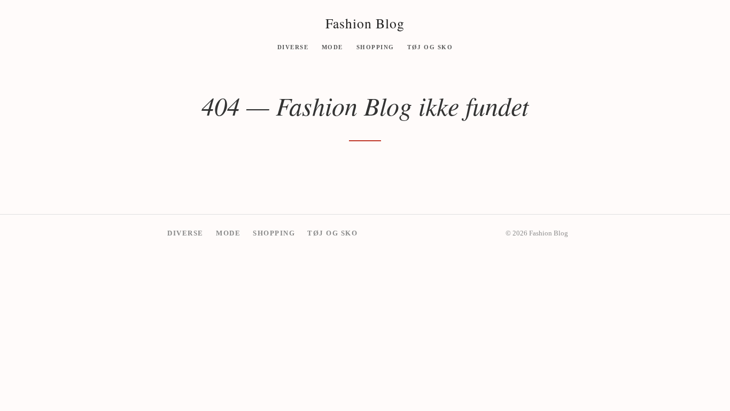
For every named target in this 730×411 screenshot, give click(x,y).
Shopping (375, 46)
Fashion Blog (365, 23)
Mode (332, 46)
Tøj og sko (430, 46)
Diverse (293, 46)
